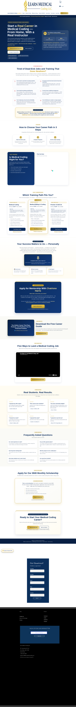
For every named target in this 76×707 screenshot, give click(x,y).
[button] (52, 4)
